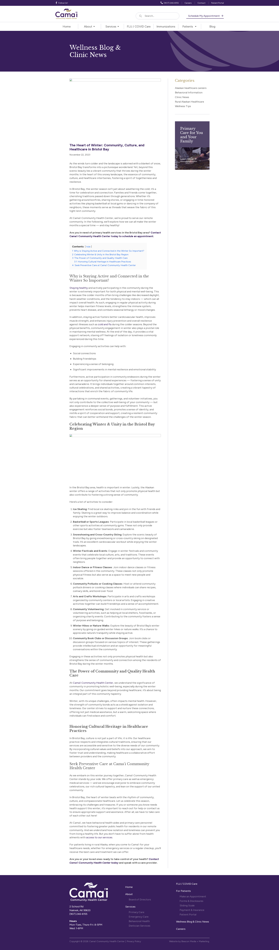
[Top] (268, 946)
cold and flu (104, 324)
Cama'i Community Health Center (107, 941)
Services (130, 906)
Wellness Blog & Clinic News (192, 921)
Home (129, 887)
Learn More (187, 159)
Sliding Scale (187, 905)
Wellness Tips (183, 106)
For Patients (183, 891)
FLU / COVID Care (186, 883)
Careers (180, 929)
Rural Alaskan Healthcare (189, 101)
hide (88, 246)
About (129, 894)
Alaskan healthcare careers (190, 88)
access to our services (99, 837)
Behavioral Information (188, 92)
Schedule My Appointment (204, 15)
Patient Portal (188, 914)
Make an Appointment (193, 896)
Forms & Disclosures (191, 901)
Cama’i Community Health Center (93, 682)
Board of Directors (140, 899)
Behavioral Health (139, 921)
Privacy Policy (134, 941)
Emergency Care (139, 916)
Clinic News (182, 97)
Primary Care (136, 912)
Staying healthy (78, 287)
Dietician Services (140, 925)
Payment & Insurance (192, 910)
